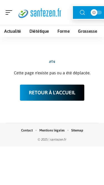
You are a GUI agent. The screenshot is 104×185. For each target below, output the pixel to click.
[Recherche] (82, 12)
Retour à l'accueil (52, 92)
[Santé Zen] (40, 12)
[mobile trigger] (10, 12)
